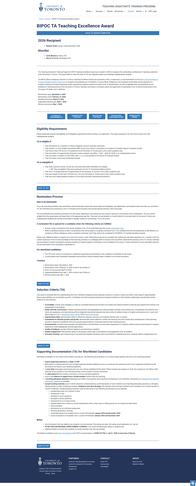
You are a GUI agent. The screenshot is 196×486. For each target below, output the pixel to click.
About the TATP (137, 461)
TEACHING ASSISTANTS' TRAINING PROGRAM (128, 6)
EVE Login (153, 11)
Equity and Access (92, 315)
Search (139, 11)
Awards (131, 11)
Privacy (47, 473)
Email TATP (104, 461)
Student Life (72, 469)
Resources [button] (119, 11)
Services (99, 11)
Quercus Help (105, 464)
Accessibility (104, 466)
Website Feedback (138, 464)
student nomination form (115, 228)
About (88, 11)
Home (41, 19)
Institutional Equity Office (70, 315)
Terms (53, 473)
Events (110, 11)
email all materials (64, 433)
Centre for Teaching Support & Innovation (82, 461)
